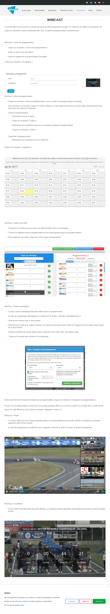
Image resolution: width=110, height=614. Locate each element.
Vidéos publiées (39, 10)
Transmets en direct (66, 10)
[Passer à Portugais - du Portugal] (103, 2)
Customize (72, 601)
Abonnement (52, 10)
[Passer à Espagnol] (99, 2)
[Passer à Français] (95, 2)
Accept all (99, 601)
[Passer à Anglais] (91, 2)
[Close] (107, 586)
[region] (55, 599)
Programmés (81, 10)
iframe (90, 10)
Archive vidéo (26, 10)
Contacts (99, 10)
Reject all (86, 601)
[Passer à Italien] (87, 2)
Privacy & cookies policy (15, 605)
